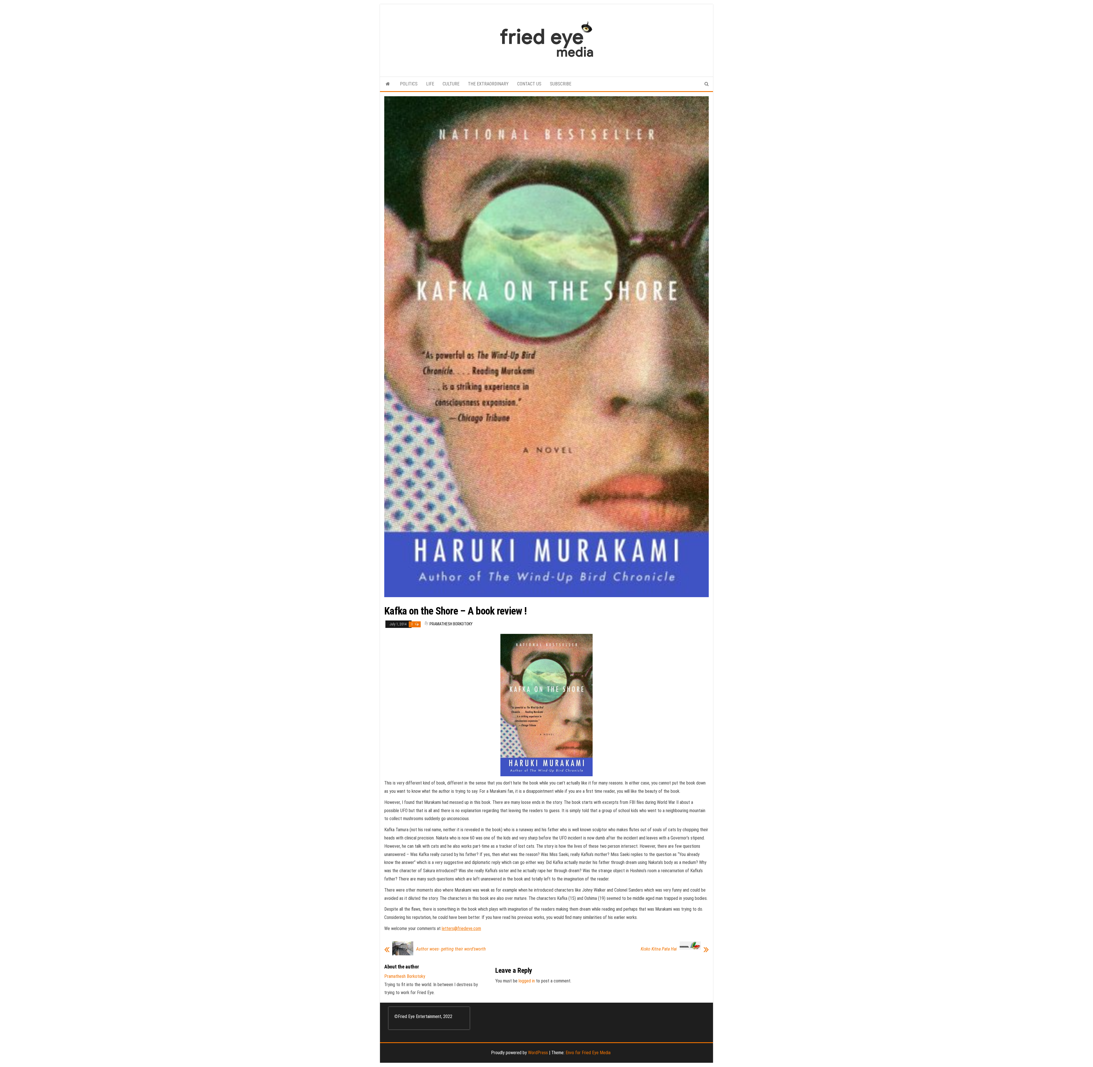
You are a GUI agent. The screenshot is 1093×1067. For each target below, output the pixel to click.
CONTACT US (529, 84)
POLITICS (409, 84)
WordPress (538, 1052)
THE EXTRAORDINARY (488, 84)
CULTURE (451, 84)
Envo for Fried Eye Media (588, 1052)
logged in (527, 981)
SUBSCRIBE (560, 84)
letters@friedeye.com (461, 928)
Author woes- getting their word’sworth (451, 949)
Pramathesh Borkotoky (451, 624)
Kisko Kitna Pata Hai (659, 949)
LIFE (430, 84)
